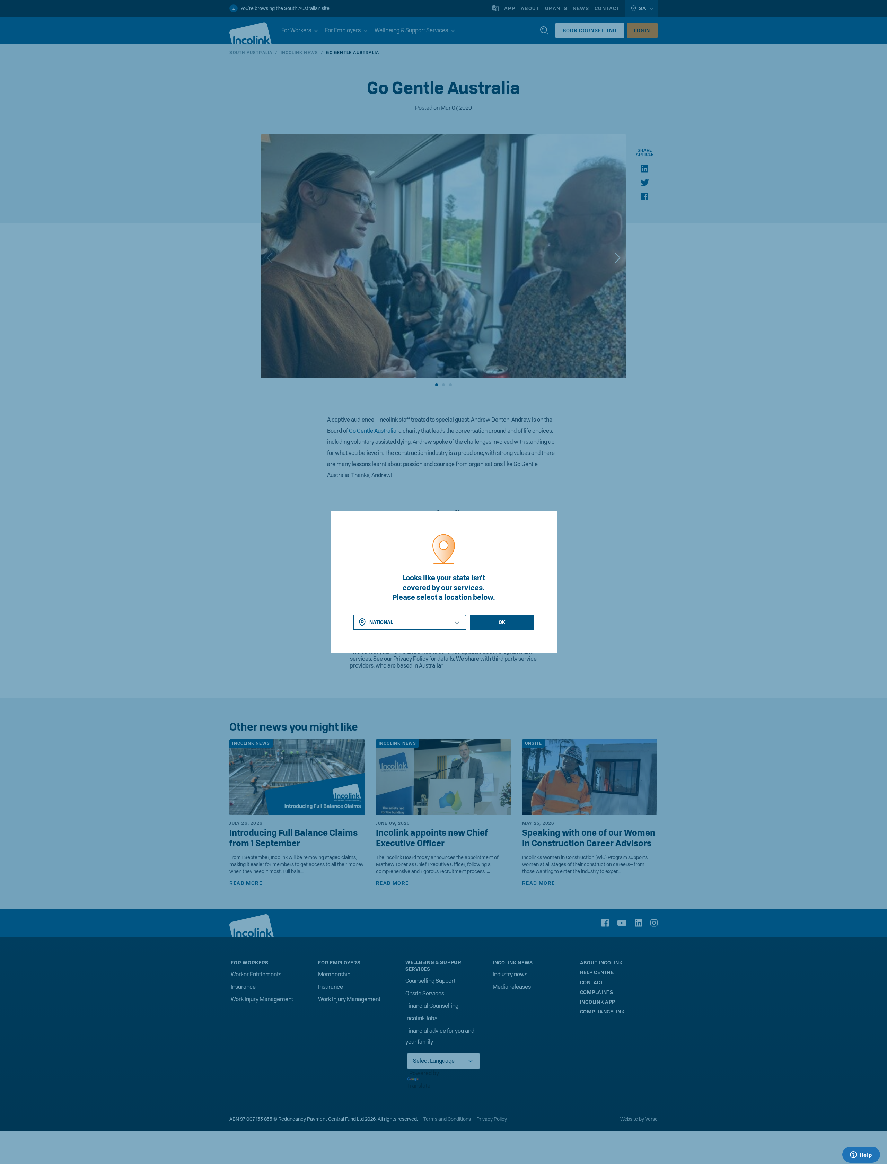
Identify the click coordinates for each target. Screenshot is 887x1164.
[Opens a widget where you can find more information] (861, 1155)
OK (502, 622)
